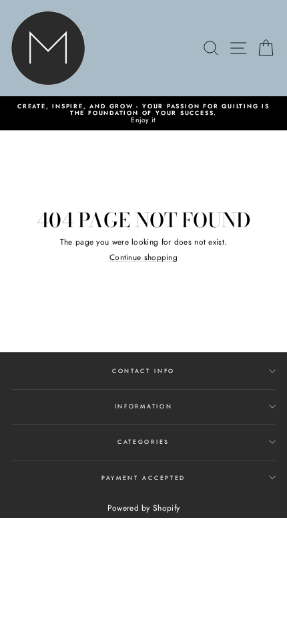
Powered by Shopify (143, 508)
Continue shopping (143, 257)
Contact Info (143, 370)
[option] (143, 113)
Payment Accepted (143, 477)
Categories (143, 441)
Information (143, 406)
